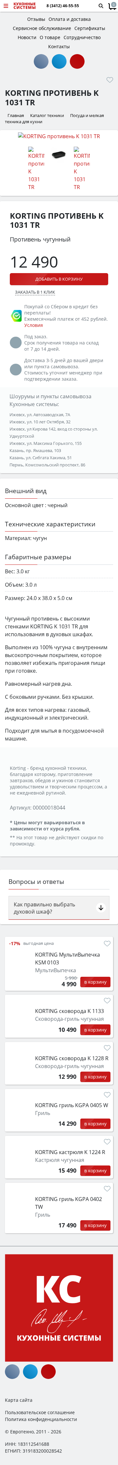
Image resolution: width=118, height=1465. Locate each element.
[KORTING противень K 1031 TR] (59, 136)
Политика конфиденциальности (41, 1419)
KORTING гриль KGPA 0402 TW (68, 1202)
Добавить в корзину (59, 279)
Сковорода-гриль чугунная (69, 1018)
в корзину (95, 982)
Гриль (42, 1113)
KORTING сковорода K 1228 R (71, 1058)
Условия (33, 325)
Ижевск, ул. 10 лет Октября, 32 (40, 422)
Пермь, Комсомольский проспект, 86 (47, 465)
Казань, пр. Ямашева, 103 (35, 450)
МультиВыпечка (55, 970)
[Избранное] (110, 80)
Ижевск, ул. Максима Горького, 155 (46, 443)
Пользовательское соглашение (40, 1412)
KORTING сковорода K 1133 (69, 1011)
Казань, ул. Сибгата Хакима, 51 (41, 458)
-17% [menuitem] (14, 943)
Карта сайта (18, 1400)
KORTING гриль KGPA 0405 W (71, 1105)
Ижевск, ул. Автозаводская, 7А (40, 415)
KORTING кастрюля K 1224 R (70, 1152)
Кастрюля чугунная (59, 1160)
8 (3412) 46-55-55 (63, 6)
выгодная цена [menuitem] (38, 943)
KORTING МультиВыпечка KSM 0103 (67, 958)
